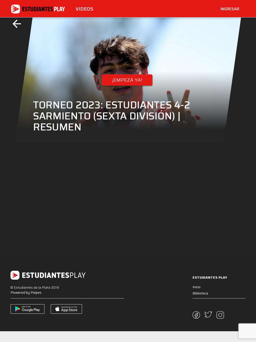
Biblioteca (200, 293)
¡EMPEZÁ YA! (127, 80)
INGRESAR (229, 9)
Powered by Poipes (26, 292)
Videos (84, 8)
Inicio (196, 287)
